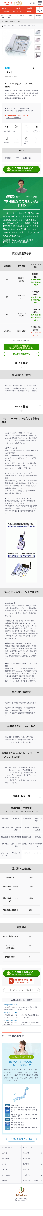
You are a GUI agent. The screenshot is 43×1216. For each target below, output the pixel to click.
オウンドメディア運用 (30, 1181)
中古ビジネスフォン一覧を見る (21, 990)
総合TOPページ (7, 1147)
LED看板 (4, 1181)
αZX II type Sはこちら (13, 118)
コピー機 (4, 1153)
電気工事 (26, 1169)
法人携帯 (26, 1153)
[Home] (7, 3)
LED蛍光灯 (26, 1175)
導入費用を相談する (21, 354)
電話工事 (26, 1164)
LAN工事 (4, 1169)
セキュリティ (27, 1158)
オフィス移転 (6, 1175)
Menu (39, 4)
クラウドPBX (6, 1158)
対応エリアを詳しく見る (23, 1139)
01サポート (5, 1164)
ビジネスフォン (28, 1147)
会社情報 (32, 3)
